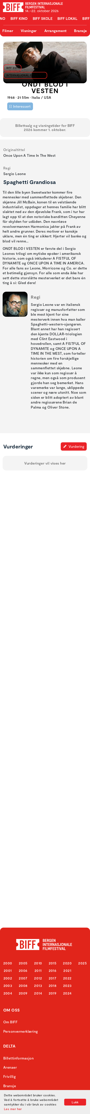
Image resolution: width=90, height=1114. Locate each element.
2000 (7, 963)
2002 (7, 978)
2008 (23, 985)
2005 (23, 963)
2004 (7, 993)
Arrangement (55, 31)
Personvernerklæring (20, 1031)
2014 (38, 993)
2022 (67, 978)
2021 (67, 970)
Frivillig (9, 1076)
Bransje (80, 31)
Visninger (29, 31)
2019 (53, 993)
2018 (53, 985)
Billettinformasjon (18, 1058)
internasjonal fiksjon (24, 75)
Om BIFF (10, 1022)
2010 (38, 963)
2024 (67, 993)
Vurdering (76, 446)
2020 (67, 963)
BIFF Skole (43, 18)
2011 (38, 970)
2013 (38, 985)
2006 (23, 970)
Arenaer (10, 1067)
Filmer (7, 31)
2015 (53, 963)
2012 (38, 978)
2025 (82, 963)
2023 (67, 985)
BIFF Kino (19, 18)
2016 (53, 970)
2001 (8, 970)
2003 (7, 985)
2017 (53, 978)
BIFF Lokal (67, 18)
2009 (23, 993)
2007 (23, 978)
